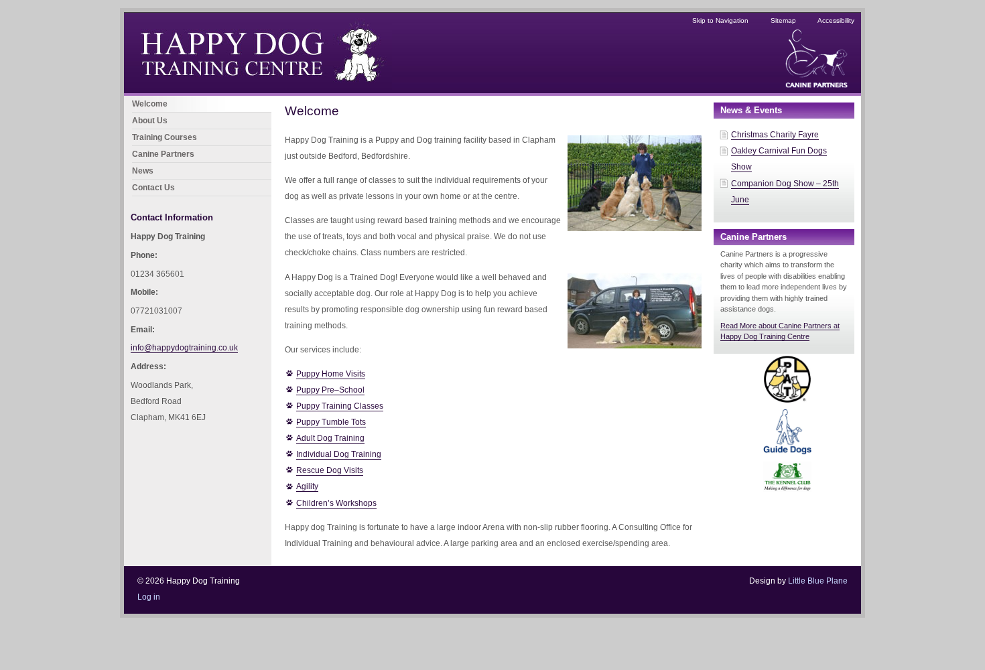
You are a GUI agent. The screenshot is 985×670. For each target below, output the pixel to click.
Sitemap (783, 20)
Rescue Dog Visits (329, 470)
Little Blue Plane (818, 581)
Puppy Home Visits (330, 374)
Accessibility (835, 20)
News (142, 171)
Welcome (150, 104)
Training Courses (164, 137)
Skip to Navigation (720, 20)
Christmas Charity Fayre (775, 134)
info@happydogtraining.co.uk (184, 347)
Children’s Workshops (336, 503)
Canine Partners (163, 154)
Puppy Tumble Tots (331, 422)
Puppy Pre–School (330, 390)
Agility (307, 486)
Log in (148, 597)
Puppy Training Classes (339, 406)
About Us (150, 120)
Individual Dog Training (338, 454)
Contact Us (153, 187)
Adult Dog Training (330, 438)
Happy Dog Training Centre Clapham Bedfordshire (216, 20)
